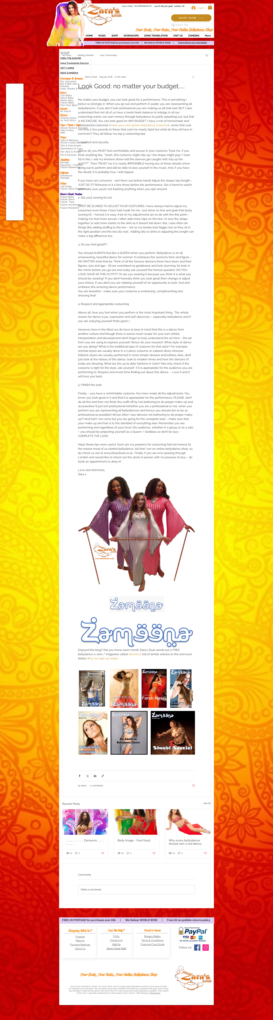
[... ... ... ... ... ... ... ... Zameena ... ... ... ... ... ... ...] (85, 822)
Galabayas (66, 175)
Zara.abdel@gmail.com (143, 6)
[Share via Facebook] (79, 775)
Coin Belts (66, 95)
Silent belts (67, 100)
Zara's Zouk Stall (116, 948)
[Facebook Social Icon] (197, 947)
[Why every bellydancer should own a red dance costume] (188, 822)
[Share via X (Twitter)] (87, 775)
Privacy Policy (152, 936)
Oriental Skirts (68, 118)
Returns (80, 940)
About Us (80, 948)
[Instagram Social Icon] (206, 947)
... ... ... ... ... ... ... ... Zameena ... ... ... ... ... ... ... (84, 842)
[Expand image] (92, 688)
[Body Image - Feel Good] (136, 822)
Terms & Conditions (153, 940)
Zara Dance (155, 993)
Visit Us (116, 944)
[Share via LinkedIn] (95, 775)
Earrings (64, 162)
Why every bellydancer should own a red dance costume (185, 842)
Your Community (108, 55)
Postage (80, 936)
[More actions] (193, 77)
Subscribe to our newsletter (192, 42)
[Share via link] (102, 775)
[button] (210, 6)
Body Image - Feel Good (134, 840)
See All (207, 803)
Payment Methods (80, 944)
